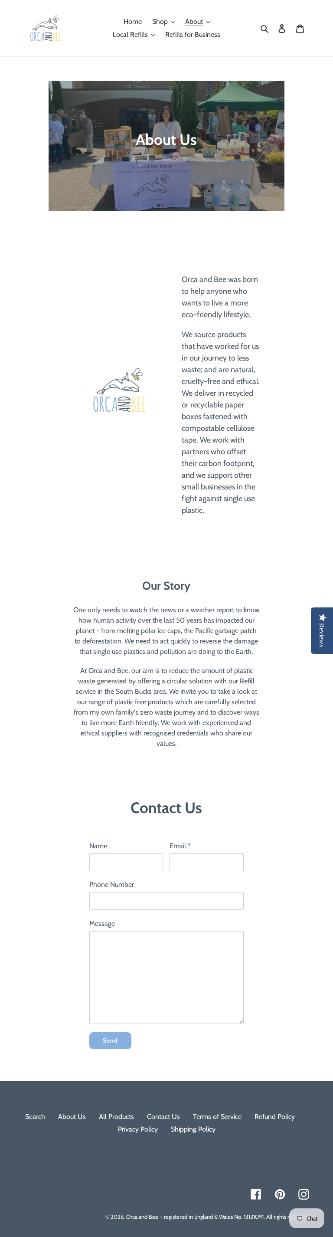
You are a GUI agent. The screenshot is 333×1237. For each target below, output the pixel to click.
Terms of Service (217, 1116)
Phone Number (111, 884)
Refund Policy (275, 1116)
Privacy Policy (138, 1129)
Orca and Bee (142, 1216)
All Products (116, 1116)
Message (102, 923)
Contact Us (163, 1116)
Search (35, 1116)
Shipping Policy (193, 1129)
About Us (72, 1116)
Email (180, 846)
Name (98, 846)
